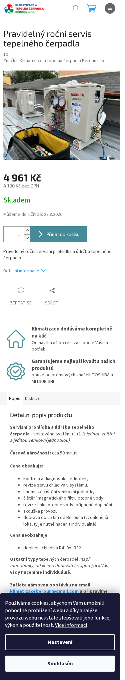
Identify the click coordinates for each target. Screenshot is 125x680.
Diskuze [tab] (33, 398)
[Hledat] (75, 8)
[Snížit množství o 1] (27, 238)
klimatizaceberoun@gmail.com (44, 591)
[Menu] (110, 8)
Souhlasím (60, 663)
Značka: (55, 60)
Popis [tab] (14, 398)
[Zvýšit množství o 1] (27, 230)
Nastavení (60, 642)
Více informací (71, 625)
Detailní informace (21, 271)
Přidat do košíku (63, 234)
